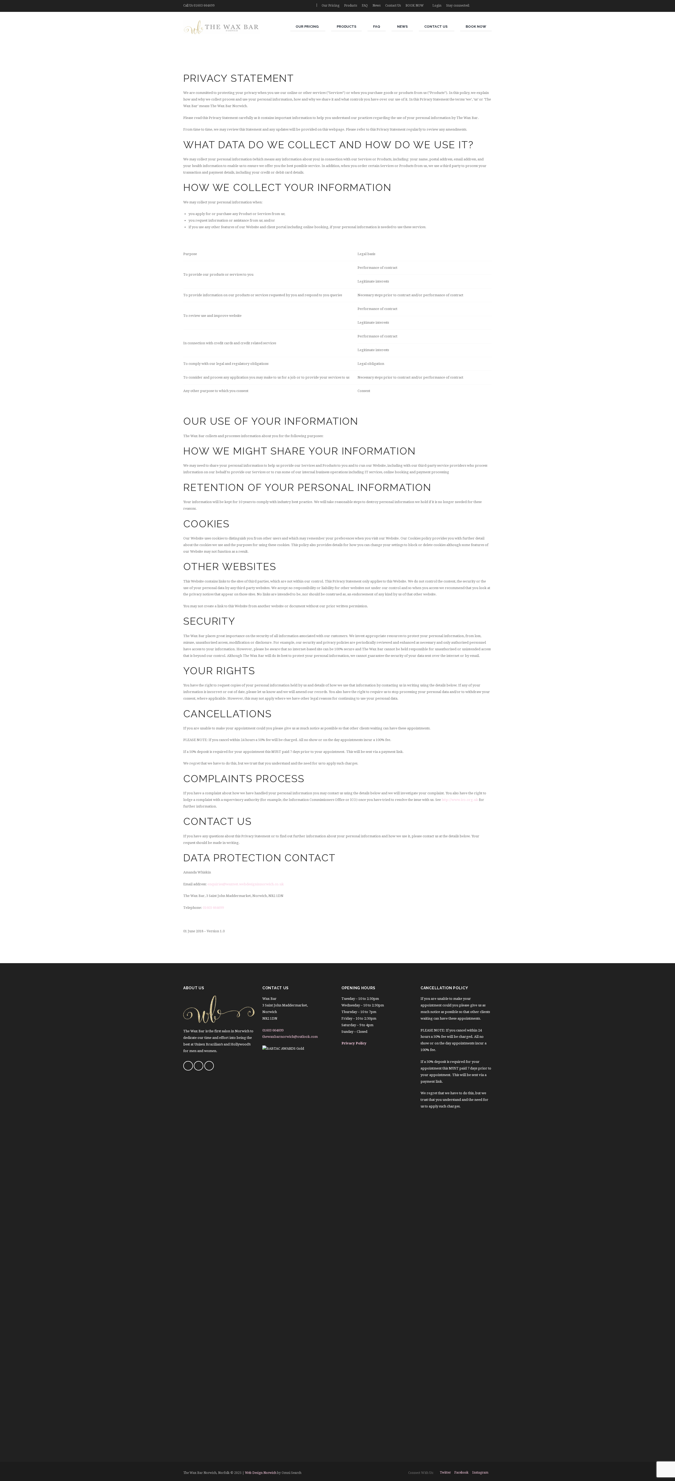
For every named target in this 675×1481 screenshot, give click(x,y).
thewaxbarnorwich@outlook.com (290, 1037)
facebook (461, 1472)
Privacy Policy (354, 1043)
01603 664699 (204, 5)
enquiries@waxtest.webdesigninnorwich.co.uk (246, 884)
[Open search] (310, 5)
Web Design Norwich (260, 1473)
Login (436, 5)
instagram (480, 1472)
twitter (445, 1472)
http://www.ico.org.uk (460, 800)
